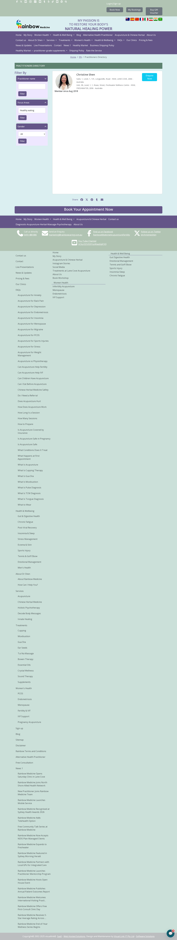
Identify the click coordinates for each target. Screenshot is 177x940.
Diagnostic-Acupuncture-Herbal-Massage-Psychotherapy (44, 224)
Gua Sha (22, 642)
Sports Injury (24, 550)
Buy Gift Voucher (154, 11)
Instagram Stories (61, 263)
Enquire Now (149, 77)
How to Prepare (25, 424)
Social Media (59, 267)
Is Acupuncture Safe (27, 444)
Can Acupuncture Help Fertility (32, 366)
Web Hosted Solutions (74, 936)
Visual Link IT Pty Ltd (124, 936)
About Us (151, 35)
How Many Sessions (27, 418)
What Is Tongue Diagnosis (31, 499)
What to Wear (24, 504)
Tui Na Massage (26, 653)
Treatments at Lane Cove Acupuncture (71, 270)
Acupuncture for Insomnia (30, 318)
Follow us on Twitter (151, 231)
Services (51, 40)
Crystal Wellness (26, 670)
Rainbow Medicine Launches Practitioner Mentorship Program (34, 872)
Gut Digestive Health (120, 257)
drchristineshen (148, 234)
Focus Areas (23, 102)
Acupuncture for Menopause (32, 323)
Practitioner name (26, 78)
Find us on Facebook (103, 231)
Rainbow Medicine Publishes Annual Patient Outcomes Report (34, 890)
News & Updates (24, 45)
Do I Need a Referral (28, 395)
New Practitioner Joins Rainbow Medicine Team (33, 793)
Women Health (41, 35)
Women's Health (82, 40)
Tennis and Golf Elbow (120, 264)
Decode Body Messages (29, 613)
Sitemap (20, 739)
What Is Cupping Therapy (30, 470)
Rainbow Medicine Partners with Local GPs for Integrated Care (33, 864)
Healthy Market (80, 45)
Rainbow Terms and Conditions (31, 751)
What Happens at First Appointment (29, 457)
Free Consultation (24, 762)
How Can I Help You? (28, 584)
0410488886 (30, 234)
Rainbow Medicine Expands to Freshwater (32, 846)
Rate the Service (94, 50)
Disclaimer (21, 745)
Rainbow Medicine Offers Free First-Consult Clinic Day (32, 908)
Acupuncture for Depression (31, 306)
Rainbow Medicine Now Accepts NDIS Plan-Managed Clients (33, 837)
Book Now (115, 9)
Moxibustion (24, 636)
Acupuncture (24, 596)
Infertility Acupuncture (64, 286)
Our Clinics (131, 40)
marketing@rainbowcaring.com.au (65, 234)
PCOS (20, 693)
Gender (21, 126)
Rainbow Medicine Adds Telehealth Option (29, 819)
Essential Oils (24, 664)
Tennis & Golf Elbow (27, 556)
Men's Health (24, 567)
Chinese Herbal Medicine (30, 602)
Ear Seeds (22, 647)
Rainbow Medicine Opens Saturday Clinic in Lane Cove (31, 775)
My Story (28, 35)
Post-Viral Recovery (27, 527)
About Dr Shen (35, 40)
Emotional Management (29, 561)
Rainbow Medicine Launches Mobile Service (31, 802)
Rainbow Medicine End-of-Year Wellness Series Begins (33, 925)
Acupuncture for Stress (29, 346)
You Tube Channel (87, 241)
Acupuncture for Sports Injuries (33, 340)
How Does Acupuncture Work (32, 407)
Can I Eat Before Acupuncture (32, 384)
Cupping (22, 630)
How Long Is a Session (29, 412)
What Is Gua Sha (26, 476)
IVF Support (23, 716)
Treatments (65, 40)
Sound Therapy (25, 676)
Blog (78, 35)
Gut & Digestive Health (29, 516)
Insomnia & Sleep (26, 533)
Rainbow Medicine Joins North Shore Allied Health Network (32, 784)
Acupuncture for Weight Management (29, 354)
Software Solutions (145, 936)
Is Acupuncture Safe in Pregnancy (34, 438)
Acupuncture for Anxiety (29, 295)
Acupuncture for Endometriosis (33, 312)
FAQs (120, 40)
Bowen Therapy (25, 659)
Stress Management (27, 539)
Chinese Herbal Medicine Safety (33, 389)
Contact (58, 45)
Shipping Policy (76, 50)
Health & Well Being (63, 35)
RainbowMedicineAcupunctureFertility (111, 234)
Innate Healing (25, 619)
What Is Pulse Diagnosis (29, 487)
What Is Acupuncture (28, 464)
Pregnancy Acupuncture (29, 722)
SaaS (59, 936)
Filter (22, 93)
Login (109, 3)
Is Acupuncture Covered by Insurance (31, 431)
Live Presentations (43, 45)
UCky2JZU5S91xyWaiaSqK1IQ (92, 244)
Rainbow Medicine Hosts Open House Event (32, 881)
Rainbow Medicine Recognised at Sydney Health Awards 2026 (33, 810)
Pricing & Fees (146, 40)
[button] (88, 209)
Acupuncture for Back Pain (31, 300)
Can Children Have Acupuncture (33, 378)
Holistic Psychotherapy (29, 607)
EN (80, 57)
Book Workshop (61, 278)
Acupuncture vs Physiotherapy (32, 361)
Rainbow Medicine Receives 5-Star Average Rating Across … (32, 917)
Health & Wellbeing (104, 40)
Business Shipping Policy (102, 45)
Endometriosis (25, 699)
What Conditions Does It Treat (32, 450)
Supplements (24, 682)
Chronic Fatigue (25, 521)
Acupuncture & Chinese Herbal (130, 35)
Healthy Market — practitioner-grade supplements (41, 50)
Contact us (21, 40)
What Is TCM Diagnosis (29, 493)
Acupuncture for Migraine (30, 329)
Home (19, 35)
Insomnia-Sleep (117, 271)
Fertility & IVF (24, 710)
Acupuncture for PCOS (29, 335)
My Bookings (134, 9)
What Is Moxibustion (28, 481)
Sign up (117, 3)
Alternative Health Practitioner (98, 35)
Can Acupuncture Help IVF (30, 372)
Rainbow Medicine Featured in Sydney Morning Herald (32, 855)
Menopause (23, 705)
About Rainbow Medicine (30, 579)
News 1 (67, 45)
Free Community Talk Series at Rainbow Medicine (32, 828)
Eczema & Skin (25, 544)
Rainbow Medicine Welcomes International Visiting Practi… (32, 899)
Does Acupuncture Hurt (29, 401)
